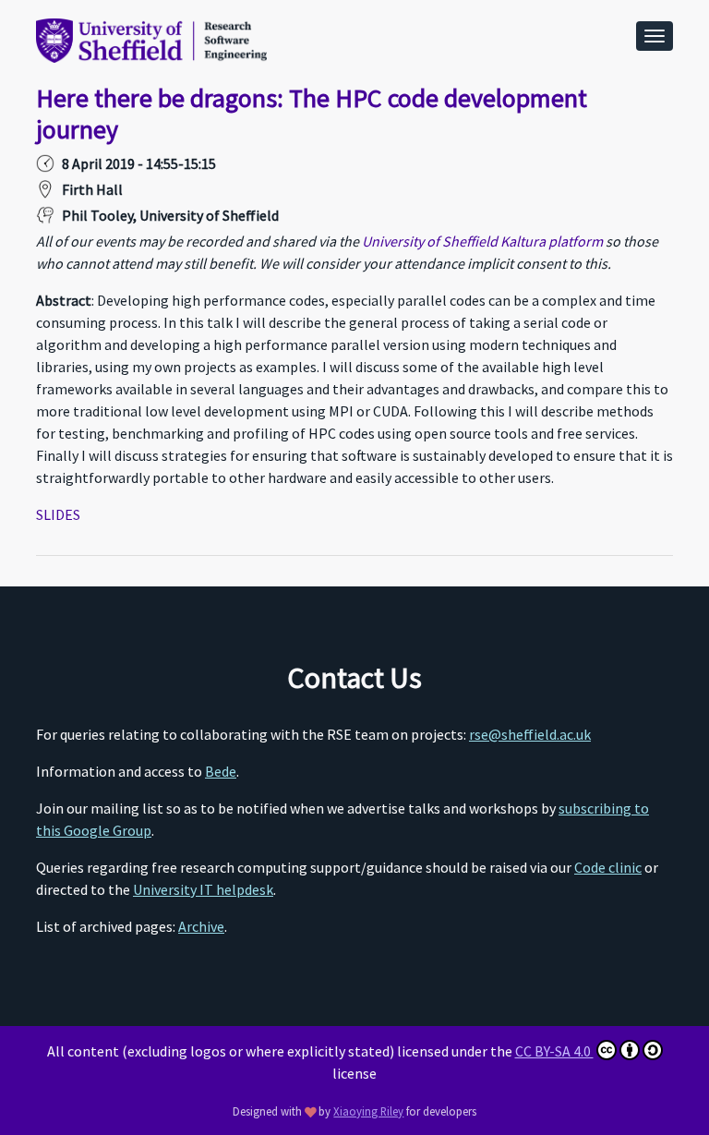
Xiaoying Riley (368, 1111)
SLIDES (58, 514)
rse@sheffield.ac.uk (530, 734)
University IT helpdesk (203, 889)
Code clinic (608, 867)
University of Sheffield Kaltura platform (482, 241)
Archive (201, 926)
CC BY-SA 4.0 (554, 1051)
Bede (220, 771)
